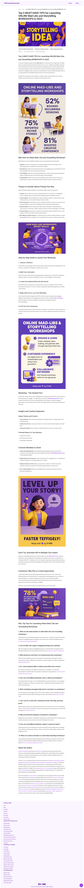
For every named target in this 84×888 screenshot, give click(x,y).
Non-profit (6, 815)
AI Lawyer (6, 847)
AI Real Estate (7, 855)
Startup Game (7, 823)
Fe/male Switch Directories (10, 837)
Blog (5, 807)
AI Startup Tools (7, 829)
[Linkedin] (45, 884)
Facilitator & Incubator (8, 866)
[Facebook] (39, 884)
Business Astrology (8, 859)
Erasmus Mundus (24, 770)
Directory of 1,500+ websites (53, 791)
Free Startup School (8, 831)
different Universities (23, 789)
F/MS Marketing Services (53, 398)
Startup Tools (7, 825)
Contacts (6, 813)
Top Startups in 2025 (8, 860)
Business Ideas (7, 874)
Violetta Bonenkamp (23, 751)
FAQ (4, 805)
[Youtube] (43, 884)
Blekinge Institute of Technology (43, 768)
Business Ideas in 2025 (8, 864)
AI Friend (5, 843)
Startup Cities (7, 853)
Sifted (54, 787)
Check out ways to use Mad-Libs (56, 650)
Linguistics (51, 760)
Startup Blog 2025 (8, 857)
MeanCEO (38, 751)
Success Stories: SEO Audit (10, 839)
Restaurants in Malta (8, 868)
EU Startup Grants (7, 882)
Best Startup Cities (8, 876)
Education (56, 760)
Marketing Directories (8, 880)
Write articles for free (29, 710)
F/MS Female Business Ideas (12, 3)
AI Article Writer (7, 833)
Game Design (53, 762)
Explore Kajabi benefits (24, 662)
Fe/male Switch (32, 775)
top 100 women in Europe (30, 785)
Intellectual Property (45, 762)
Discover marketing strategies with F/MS (32, 742)
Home (70, 3)
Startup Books (7, 827)
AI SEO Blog (6, 851)
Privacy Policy (7, 819)
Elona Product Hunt (8, 841)
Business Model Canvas (9, 862)
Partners (5, 811)
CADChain (31, 777)
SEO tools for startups (38, 783)
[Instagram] (42, 884)
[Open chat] (81, 885)
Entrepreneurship (35, 762)
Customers (6, 817)
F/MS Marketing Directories (58, 453)
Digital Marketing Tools (9, 835)
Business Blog (7, 872)
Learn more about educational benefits (27, 641)
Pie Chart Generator (8, 878)
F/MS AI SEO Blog (58, 298)
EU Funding (6, 849)
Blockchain (28, 762)
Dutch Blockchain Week (36, 787)
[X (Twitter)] (40, 884)
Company (6, 809)
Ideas (77, 3)
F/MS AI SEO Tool (53, 556)
